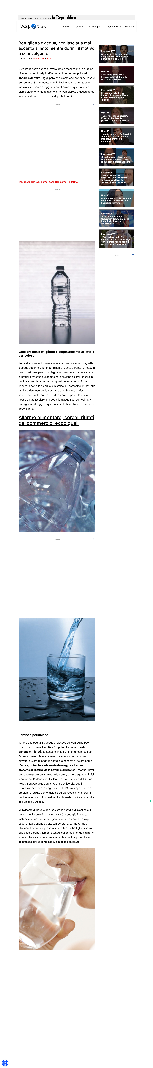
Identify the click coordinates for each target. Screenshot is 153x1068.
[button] (5, 1063)
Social (49, 58)
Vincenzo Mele (38, 58)
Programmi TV (114, 26)
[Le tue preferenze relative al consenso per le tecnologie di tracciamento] (150, 801)
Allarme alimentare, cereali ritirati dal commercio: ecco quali (56, 420)
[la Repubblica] (64, 18)
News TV (67, 26)
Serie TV (129, 26)
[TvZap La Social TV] (32, 26)
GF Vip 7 (80, 26)
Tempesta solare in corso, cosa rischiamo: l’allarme (48, 181)
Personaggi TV (95, 26)
